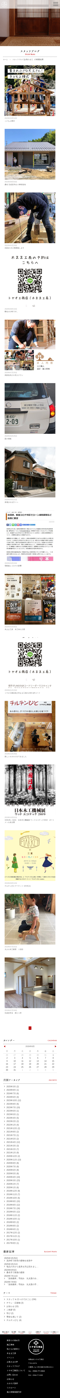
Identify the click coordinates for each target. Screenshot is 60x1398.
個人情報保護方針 (14, 1392)
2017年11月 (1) (13, 1236)
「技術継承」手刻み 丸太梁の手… (22, 1284)
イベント (10, 1358)
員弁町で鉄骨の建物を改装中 (19, 1260)
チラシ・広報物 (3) (14, 1303)
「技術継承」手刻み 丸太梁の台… (22, 1278)
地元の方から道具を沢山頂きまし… (22, 1266)
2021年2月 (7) (12, 1149)
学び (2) (9, 1313)
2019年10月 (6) (13, 1198)
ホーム (5, 59)
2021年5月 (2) (12, 1139)
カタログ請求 (12, 1383)
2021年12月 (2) (13, 1128)
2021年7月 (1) (12, 1135)
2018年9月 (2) (12, 1222)
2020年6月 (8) (12, 1170)
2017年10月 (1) (13, 1240)
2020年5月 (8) (12, 1173)
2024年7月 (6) (12, 1093)
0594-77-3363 (39, 1371)
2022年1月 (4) (12, 1125)
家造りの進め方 (13, 1340)
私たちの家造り (13, 1349)
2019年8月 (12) (13, 1205)
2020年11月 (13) (13, 1160)
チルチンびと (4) (13, 1320)
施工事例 (10, 1345)
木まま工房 (11, 1353)
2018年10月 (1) (13, 1219)
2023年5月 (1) (12, 1114)
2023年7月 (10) (13, 1107)
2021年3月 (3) (12, 1146)
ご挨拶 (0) (10, 1310)
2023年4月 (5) (12, 1118)
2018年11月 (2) (13, 1215)
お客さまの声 (12, 1362)
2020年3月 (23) (13, 1180)
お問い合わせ (12, 1375)
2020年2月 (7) (12, 1184)
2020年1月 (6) (12, 1187)
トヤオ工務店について (16, 1370)
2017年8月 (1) (12, 1243)
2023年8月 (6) (12, 1104)
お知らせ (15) (12, 1306)
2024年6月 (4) (12, 1097)
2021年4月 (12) (13, 1142)
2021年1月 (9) (12, 1152)
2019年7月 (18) (13, 1208)
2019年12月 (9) (13, 1191)
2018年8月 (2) (12, 1226)
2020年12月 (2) (13, 1156)
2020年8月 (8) (12, 1163)
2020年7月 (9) (12, 1166)
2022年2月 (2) (12, 1121)
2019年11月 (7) (13, 1194)
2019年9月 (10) (13, 1201)
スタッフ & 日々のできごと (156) (21, 1299)
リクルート (11, 1388)
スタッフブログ (13, 1366)
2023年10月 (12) (13, 1100)
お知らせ (10, 1379)
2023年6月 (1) (12, 1111)
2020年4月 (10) (13, 1177)
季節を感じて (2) (13, 1317)
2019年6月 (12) (13, 1212)
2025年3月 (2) (12, 1086)
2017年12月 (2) (13, 1232)
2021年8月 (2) (12, 1132)
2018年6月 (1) (12, 1229)
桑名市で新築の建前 (15, 1272)
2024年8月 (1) (12, 1090)
